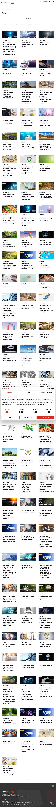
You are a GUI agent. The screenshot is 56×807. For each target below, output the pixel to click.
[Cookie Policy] (12, 804)
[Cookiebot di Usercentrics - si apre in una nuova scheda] (48, 389)
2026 (5, 24)
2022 (17, 24)
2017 (31, 24)
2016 (34, 24)
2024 (11, 24)
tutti (3, 24)
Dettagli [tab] (28, 392)
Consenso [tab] (9, 392)
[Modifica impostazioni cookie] (22, 804)
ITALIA (44, 1)
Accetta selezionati (28, 417)
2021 (20, 24)
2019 (26, 24)
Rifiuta (10, 417)
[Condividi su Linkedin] (53, 786)
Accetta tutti (46, 417)
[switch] (21, 412)
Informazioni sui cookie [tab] (46, 392)
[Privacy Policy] (5, 804)
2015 (37, 24)
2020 (23, 24)
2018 (29, 24)
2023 (14, 24)
